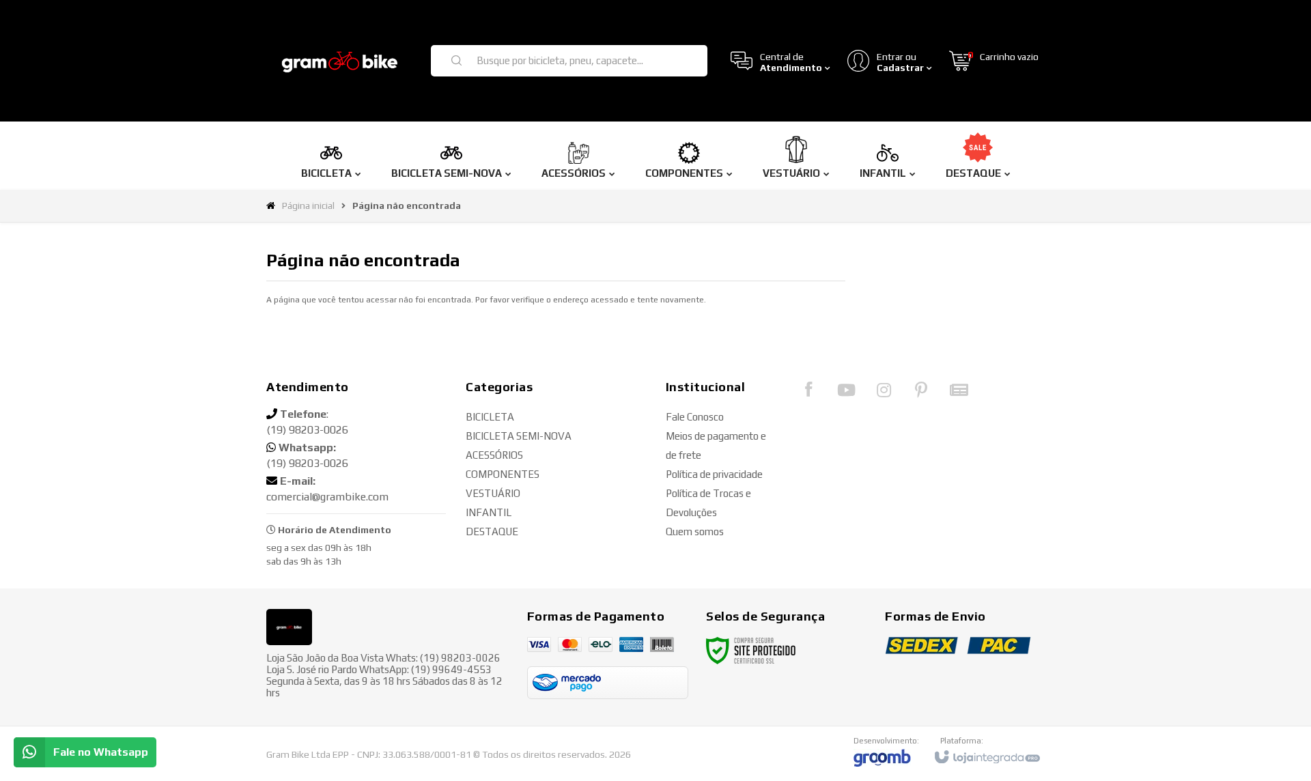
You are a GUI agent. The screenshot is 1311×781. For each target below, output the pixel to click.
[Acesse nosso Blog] (958, 393)
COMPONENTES (502, 474)
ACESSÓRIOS (494, 455)
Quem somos (695, 531)
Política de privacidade (714, 474)
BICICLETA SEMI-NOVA (519, 436)
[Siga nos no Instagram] (883, 393)
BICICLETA (490, 417)
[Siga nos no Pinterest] (921, 393)
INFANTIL (488, 512)
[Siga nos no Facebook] (808, 392)
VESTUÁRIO (493, 493)
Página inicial (308, 205)
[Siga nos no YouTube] (846, 393)
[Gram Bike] (340, 61)
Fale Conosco (695, 417)
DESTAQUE (492, 531)
